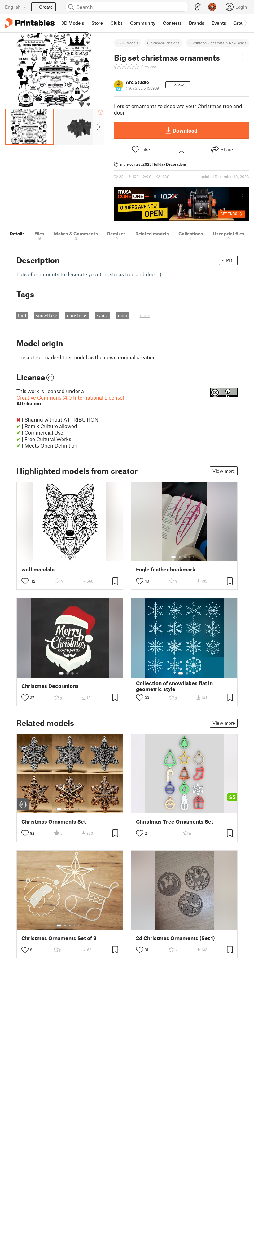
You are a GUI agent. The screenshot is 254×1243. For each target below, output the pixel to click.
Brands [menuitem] (196, 23)
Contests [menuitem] (172, 23)
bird (22, 315)
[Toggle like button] (25, 581)
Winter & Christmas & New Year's (219, 43)
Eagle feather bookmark (165, 569)
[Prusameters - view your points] (212, 7)
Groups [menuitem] (241, 23)
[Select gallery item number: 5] (194, 557)
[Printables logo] (30, 23)
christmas (77, 315)
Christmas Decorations (50, 686)
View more (223, 471)
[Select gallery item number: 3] (74, 557)
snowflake (46, 315)
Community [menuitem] (142, 23)
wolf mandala (38, 569)
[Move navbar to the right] (245, 23)
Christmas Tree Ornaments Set (174, 822)
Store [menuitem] (97, 23)
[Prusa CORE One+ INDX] (181, 204)
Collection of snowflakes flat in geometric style (174, 686)
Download (185, 130)
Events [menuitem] (219, 23)
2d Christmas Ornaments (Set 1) (175, 938)
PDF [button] (230, 260)
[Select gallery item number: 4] (189, 557)
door (122, 315)
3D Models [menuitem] (72, 23)
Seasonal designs (165, 43)
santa (103, 315)
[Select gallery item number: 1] (63, 557)
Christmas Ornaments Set (53, 822)
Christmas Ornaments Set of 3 (58, 938)
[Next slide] (98, 127)
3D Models (129, 43)
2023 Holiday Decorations (164, 164)
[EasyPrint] (197, 7)
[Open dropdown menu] (243, 57)
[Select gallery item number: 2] (69, 557)
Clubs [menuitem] (116, 23)
